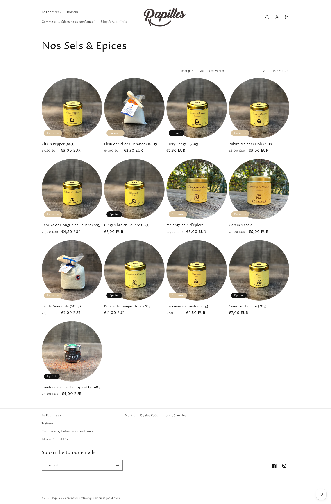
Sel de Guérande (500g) (61, 306)
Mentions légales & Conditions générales (155, 415)
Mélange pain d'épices (185, 225)
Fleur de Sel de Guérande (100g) (130, 144)
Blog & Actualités (55, 439)
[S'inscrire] (117, 465)
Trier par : (188, 71)
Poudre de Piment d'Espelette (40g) (72, 387)
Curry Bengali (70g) (182, 144)
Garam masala (240, 225)
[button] (267, 17)
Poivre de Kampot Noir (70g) (128, 306)
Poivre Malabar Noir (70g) (250, 144)
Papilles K (58, 498)
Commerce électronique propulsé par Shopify (92, 498)
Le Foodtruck (51, 415)
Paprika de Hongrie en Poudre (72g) (71, 225)
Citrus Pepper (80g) (58, 144)
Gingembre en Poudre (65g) (127, 225)
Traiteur (47, 423)
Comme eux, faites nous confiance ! (68, 431)
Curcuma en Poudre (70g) (187, 306)
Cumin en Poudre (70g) (248, 306)
